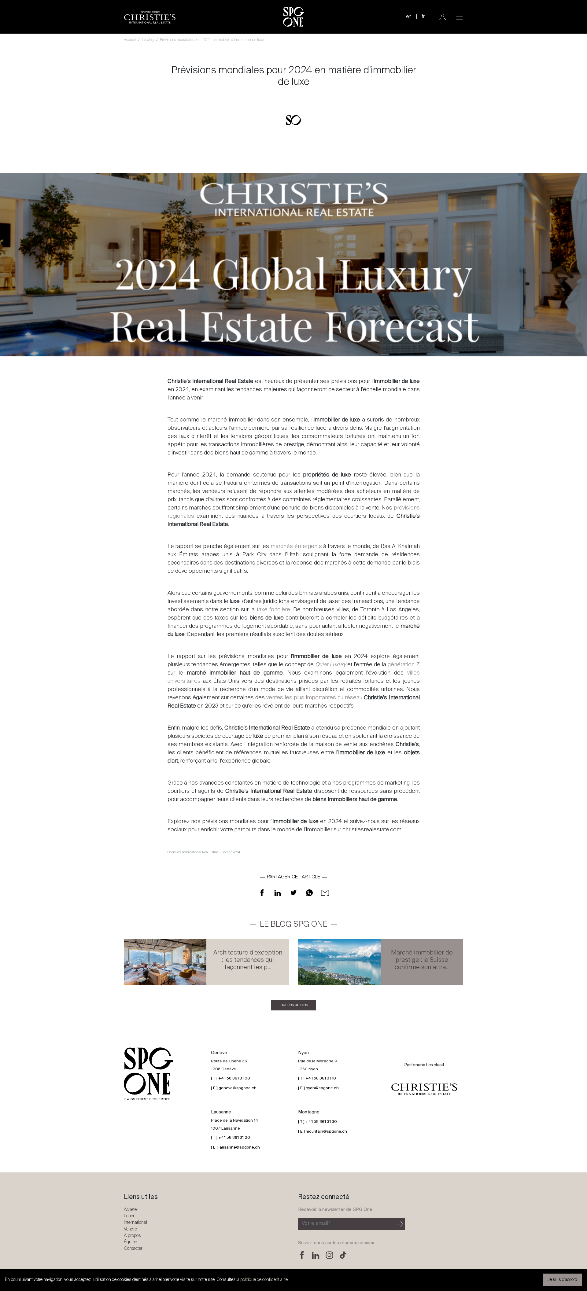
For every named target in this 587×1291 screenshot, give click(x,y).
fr (423, 16)
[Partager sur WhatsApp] (309, 892)
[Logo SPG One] (293, 16)
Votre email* (316, 1223)
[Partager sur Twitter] (293, 892)
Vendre (130, 1229)
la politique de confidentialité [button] (262, 1280)
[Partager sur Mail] (325, 892)
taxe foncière (273, 609)
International (135, 1222)
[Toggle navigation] (459, 16)
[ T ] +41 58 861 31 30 (317, 1122)
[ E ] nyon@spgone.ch (318, 1088)
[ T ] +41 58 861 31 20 (230, 1138)
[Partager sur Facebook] (262, 892)
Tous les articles (293, 1005)
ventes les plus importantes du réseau (314, 698)
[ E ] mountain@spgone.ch (322, 1132)
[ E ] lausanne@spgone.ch (235, 1147)
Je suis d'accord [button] (562, 1280)
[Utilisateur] (442, 16)
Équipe (130, 1242)
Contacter (133, 1248)
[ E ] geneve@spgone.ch (234, 1088)
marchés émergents (296, 546)
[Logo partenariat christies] (424, 1089)
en (409, 16)
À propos (132, 1235)
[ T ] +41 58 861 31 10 (317, 1078)
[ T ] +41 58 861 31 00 (230, 1078)
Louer (129, 1216)
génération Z (404, 665)
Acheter (131, 1209)
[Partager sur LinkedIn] (278, 892)
